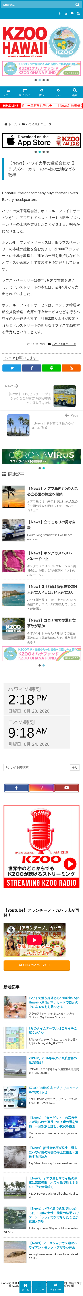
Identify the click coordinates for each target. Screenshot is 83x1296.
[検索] (77, 4)
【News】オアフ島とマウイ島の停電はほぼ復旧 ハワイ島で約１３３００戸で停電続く (53, 1182)
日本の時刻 (21, 722)
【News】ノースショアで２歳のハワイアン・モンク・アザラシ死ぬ (53, 1245)
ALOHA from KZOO (35, 965)
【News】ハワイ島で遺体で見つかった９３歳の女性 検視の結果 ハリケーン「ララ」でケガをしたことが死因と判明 (54, 1214)
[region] (41, 71)
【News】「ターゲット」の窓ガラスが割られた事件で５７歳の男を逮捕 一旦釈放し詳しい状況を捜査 (53, 1121)
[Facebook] (60, 13)
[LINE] (51, 368)
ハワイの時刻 (24, 689)
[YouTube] (72, 13)
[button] (41, 68)
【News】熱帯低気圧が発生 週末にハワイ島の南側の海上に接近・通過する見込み (53, 1152)
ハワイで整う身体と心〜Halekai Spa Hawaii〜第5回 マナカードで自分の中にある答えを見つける (54, 1002)
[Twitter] (11, 368)
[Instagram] (66, 13)
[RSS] (78, 13)
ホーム (12, 124)
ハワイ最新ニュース (39, 124)
